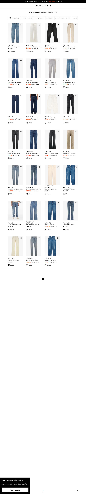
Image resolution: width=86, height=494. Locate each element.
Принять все (15, 490)
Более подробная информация (20, 484)
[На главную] (43, 6)
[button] (15, 486)
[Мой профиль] (77, 5)
